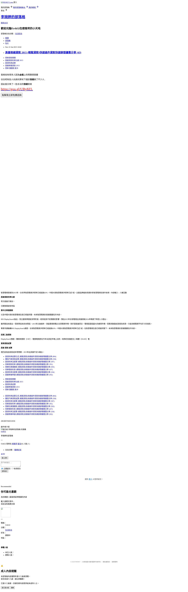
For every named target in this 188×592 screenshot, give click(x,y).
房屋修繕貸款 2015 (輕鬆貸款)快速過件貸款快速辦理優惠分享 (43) (43, 52)
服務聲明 (115, 562)
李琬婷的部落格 (13, 17)
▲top (3, 454)
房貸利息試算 (10, 63)
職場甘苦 (17, 450)
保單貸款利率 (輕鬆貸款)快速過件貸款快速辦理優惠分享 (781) (29, 364)
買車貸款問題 (10, 58)
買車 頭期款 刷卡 (11, 68)
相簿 (7, 38)
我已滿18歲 (5, 588)
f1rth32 (3, 431)
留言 (19, 444)
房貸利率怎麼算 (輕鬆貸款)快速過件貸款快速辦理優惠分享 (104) (29, 372)
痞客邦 (14, 444)
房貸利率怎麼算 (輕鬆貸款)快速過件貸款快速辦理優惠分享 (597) (29, 362)
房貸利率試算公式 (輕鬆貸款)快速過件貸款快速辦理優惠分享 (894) (30, 356)
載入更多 (4, 458)
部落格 (7, 41)
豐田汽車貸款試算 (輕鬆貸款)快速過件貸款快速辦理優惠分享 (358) (30, 359)
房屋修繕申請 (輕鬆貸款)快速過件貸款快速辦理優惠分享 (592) (29, 375)
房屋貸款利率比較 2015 (14, 60)
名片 (7, 43)
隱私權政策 (106, 562)
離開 (12, 588)
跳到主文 (4, 23)
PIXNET (77, 562)
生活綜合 (18, 34)
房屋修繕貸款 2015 (12, 66)
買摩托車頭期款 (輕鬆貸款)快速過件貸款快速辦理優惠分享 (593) (29, 367)
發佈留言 (4, 471)
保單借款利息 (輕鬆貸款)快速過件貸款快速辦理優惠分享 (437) (29, 369)
